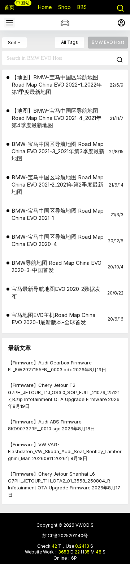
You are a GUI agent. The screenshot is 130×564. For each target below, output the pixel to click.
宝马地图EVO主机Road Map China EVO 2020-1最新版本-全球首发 (53, 319)
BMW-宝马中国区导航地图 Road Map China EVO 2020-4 (58, 240)
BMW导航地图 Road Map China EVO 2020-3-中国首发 (56, 266)
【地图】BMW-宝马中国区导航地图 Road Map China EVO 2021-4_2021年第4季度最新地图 (56, 118)
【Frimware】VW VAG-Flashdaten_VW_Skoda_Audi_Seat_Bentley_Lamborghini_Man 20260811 (65, 451)
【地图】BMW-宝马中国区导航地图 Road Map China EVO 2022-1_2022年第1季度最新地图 (57, 84)
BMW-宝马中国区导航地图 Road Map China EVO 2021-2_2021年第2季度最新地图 (58, 184)
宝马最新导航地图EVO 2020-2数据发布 (56, 292)
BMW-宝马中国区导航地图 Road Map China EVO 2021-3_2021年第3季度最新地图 (58, 151)
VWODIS (84, 525)
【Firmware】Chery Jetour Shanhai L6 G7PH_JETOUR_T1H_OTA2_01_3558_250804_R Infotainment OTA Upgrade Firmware (59, 480)
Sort (12, 42)
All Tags (69, 42)
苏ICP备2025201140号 (65, 535)
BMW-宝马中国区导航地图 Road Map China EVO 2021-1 (58, 214)
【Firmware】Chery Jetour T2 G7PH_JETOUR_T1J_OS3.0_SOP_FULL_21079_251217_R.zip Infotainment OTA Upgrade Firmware (64, 392)
